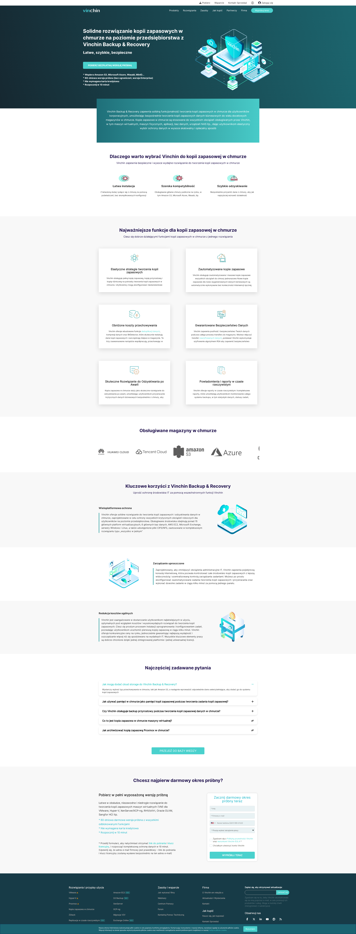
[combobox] (213, 823)
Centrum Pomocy (166, 903)
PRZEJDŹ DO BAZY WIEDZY (178, 750)
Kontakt (205, 903)
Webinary (162, 898)
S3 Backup (118, 898)
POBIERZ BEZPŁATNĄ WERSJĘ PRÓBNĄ (110, 65)
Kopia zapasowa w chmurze (81, 909)
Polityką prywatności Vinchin (240, 838)
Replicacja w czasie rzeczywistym (84, 920)
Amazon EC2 (119, 892)
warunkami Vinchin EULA (228, 841)
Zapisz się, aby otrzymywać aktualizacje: (263, 887)
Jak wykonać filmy (166, 892)
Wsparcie (219, 2)
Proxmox (73, 903)
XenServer (118, 903)
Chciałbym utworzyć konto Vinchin (228, 845)
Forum (160, 909)
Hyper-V (72, 898)
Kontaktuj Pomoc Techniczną (171, 915)
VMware (72, 892)
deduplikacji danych (150, 331)
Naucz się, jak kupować (213, 916)
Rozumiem (250, 929)
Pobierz (206, 2)
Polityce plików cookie (217, 930)
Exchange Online (121, 920)
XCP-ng (116, 909)
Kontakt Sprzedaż (237, 2)
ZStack (72, 915)
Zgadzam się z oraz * (233, 840)
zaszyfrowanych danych (210, 338)
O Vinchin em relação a (212, 892)
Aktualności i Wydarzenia (213, 898)
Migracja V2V (119, 915)
